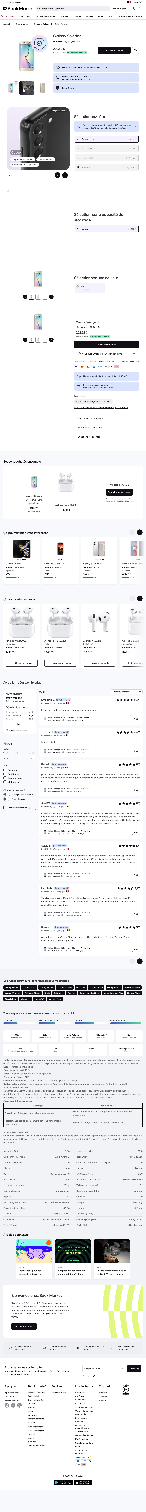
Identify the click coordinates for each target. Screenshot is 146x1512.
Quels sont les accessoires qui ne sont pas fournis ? (101, 407)
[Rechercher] (39, 8)
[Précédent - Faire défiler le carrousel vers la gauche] (57, 175)
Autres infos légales (84, 1435)
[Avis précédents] (132, 961)
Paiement (32, 1407)
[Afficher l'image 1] (9, 175)
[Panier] (140, 8)
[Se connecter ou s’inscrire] (133, 8)
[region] (73, 561)
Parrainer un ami (59, 1392)
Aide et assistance (36, 1426)
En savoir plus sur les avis (18, 730)
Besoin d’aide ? (120, 8)
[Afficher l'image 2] (11, 175)
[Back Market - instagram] (7, 1405)
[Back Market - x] (19, 1405)
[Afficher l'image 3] (45, 297)
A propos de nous (13, 1392)
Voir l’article (84, 717)
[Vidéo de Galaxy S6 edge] (26, 88)
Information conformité (130, 361)
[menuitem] (24, 16)
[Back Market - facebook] (13, 1405)
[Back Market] (18, 8)
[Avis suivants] (140, 961)
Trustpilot (103, 1392)
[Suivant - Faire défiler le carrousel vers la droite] (65, 175)
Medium (102, 1400)
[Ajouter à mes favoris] (135, 50)
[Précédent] (25, 297)
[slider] (6, 757)
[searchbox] (75, 8)
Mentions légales (83, 1439)
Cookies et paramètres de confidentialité (82, 1428)
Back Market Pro (12, 1400)
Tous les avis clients (37, 1445)
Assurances (33, 1422)
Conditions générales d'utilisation (80, 1396)
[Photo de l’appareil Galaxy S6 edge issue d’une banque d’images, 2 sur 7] (42, 88)
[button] (39, 43)
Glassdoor (103, 1396)
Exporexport (101, 361)
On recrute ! (10, 1396)
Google (46, 1313)
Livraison (32, 1411)
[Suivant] (51, 297)
